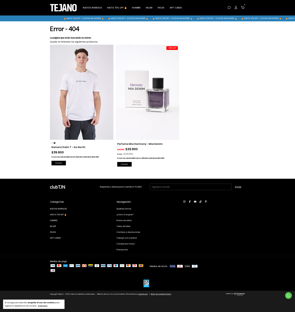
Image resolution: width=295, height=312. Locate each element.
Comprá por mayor (125, 243)
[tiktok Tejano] (200, 201)
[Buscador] (229, 8)
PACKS (161, 7)
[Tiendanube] (235, 294)
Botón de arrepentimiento (161, 294)
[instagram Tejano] (184, 201)
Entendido (42, 305)
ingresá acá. (143, 294)
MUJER (149, 7)
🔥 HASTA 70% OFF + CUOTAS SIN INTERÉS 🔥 (75, 18)
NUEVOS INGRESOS (92, 7)
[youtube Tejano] (195, 201)
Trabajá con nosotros (126, 238)
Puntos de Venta (124, 220)
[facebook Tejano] (190, 201)
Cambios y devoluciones (128, 232)
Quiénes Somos (123, 208)
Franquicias (122, 249)
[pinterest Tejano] (206, 201)
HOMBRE (136, 7)
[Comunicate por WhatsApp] (288, 295)
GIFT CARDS (176, 7)
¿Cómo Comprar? (125, 214)
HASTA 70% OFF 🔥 (117, 7)
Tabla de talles (123, 226)
